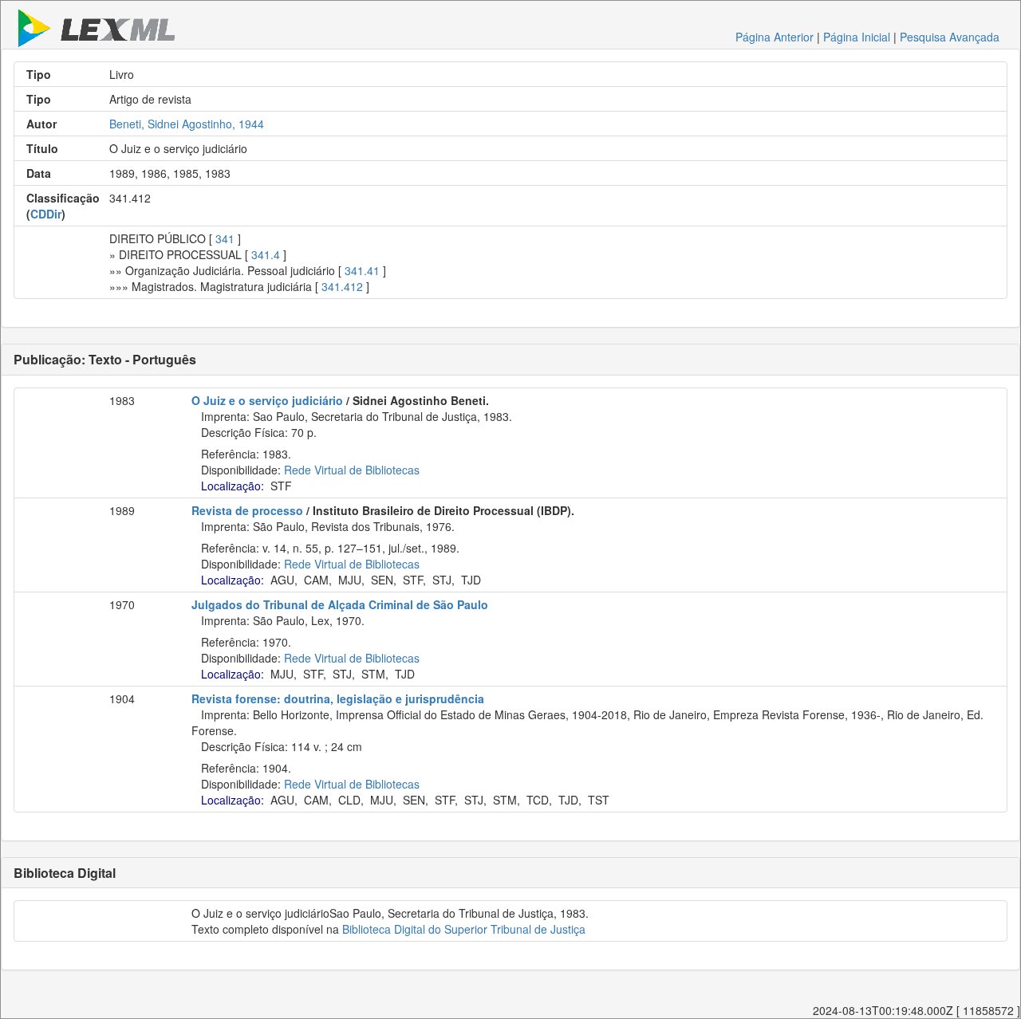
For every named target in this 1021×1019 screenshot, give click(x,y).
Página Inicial (856, 37)
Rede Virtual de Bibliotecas (352, 470)
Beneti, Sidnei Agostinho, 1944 (186, 124)
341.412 (342, 286)
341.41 (362, 270)
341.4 (265, 254)
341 (225, 238)
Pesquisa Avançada (949, 37)
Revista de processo (247, 510)
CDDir (45, 214)
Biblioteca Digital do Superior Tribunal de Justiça (463, 929)
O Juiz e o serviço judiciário (267, 400)
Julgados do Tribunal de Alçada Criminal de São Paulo (339, 604)
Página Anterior (774, 37)
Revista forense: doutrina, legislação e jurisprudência (337, 698)
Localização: (232, 486)
